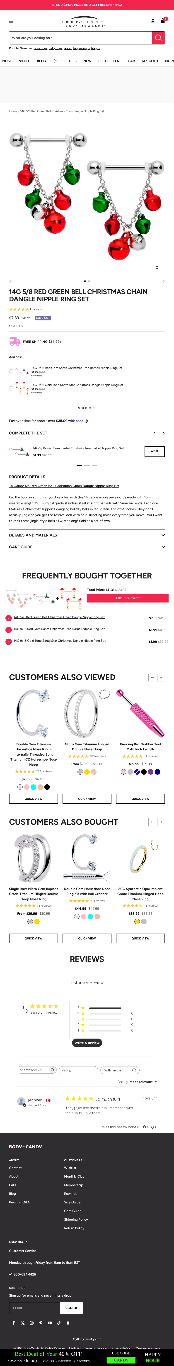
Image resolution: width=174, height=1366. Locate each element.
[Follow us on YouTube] (49, 1322)
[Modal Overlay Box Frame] (87, 1357)
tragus (95, 48)
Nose (7, 61)
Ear (131, 61)
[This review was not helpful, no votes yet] (152, 1127)
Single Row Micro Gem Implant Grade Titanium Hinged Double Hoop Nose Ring (33, 894)
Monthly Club (74, 1176)
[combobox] (78, 1070)
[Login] (153, 21)
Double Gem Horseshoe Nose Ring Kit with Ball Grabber (87, 891)
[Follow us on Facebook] (13, 1322)
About (14, 1176)
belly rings (55, 48)
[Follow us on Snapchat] (67, 1322)
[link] (20, 787)
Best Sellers (109, 61)
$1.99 (57, 61)
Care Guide (72, 1211)
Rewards (70, 1194)
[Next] (163, 281)
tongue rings (81, 48)
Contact (15, 1168)
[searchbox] (32, 1069)
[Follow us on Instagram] (31, 1322)
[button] (152, 677)
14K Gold (150, 61)
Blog (12, 1194)
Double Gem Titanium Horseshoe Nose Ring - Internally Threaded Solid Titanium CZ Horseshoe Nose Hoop (33, 754)
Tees (72, 61)
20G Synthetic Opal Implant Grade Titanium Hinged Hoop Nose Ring (140, 894)
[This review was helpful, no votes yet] (144, 1127)
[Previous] (11, 281)
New (87, 61)
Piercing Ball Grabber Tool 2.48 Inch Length (140, 746)
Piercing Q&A (19, 1202)
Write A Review (87, 1043)
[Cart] (162, 21)
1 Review (35, 309)
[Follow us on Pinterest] (40, 1322)
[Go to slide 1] (85, 281)
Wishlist (70, 1168)
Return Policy (74, 1228)
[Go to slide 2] (89, 281)
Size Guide (72, 1202)
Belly (42, 61)
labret (68, 48)
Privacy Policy (121, 1348)
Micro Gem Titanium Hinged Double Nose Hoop (87, 746)
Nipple (24, 61)
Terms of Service (95, 1348)
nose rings (40, 48)
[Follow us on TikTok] (58, 1322)
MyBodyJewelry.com (87, 1339)
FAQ (12, 1185)
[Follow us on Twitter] (22, 1322)
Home (13, 111)
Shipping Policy (76, 1219)
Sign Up (71, 1308)
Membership (73, 1185)
